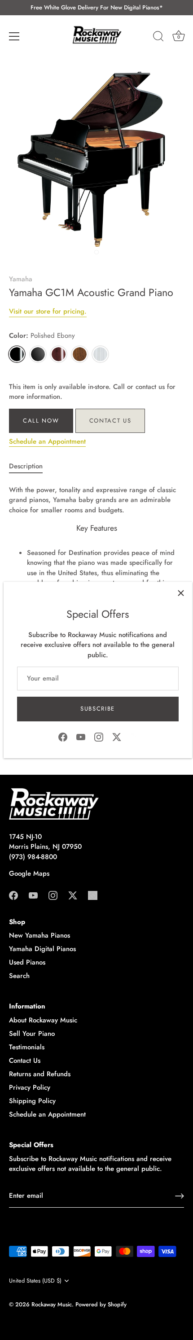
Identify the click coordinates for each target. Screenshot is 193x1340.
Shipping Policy (32, 1101)
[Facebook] (62, 736)
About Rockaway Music (43, 1020)
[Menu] (14, 36)
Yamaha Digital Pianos (42, 949)
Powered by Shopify (101, 1304)
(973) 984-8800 (33, 857)
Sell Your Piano (32, 1034)
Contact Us (110, 420)
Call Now (41, 420)
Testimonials (26, 1047)
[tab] (30, 466)
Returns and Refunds (39, 1074)
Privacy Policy (29, 1087)
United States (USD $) (35, 1280)
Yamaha (20, 279)
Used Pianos (27, 962)
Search (19, 976)
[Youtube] (80, 736)
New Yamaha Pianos (39, 935)
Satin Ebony (38, 354)
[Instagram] (98, 736)
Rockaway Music (51, 1304)
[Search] (158, 38)
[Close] (181, 593)
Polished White (100, 354)
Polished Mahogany (58, 354)
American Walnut (80, 354)
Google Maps (29, 873)
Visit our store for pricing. (48, 311)
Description (26, 466)
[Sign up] (179, 1196)
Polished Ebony (17, 354)
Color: (42, 336)
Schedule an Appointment (47, 441)
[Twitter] (116, 736)
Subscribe (97, 708)
